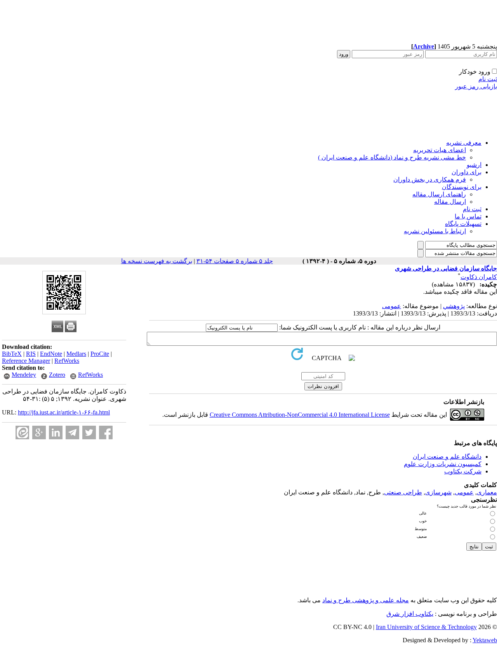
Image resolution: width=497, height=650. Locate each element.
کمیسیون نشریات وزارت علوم (442, 464)
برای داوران (466, 172)
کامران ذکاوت (479, 277)
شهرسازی (438, 492)
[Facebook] (106, 432)
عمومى (391, 306)
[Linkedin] (56, 432)
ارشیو (474, 164)
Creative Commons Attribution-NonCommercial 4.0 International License (300, 414)
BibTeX (12, 353)
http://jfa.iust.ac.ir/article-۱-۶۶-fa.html (64, 412)
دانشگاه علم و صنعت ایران (447, 456)
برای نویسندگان (461, 187)
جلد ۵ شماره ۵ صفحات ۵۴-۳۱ (234, 261)
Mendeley (24, 374)
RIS (31, 353)
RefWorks (66, 360)
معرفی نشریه (463, 142)
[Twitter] (89, 432)
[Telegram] (72, 432)
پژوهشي (454, 306)
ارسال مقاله (450, 201)
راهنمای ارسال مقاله (439, 194)
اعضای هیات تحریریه (439, 150)
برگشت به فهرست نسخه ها (156, 261)
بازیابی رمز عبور (476, 86)
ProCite (99, 353)
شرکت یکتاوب (462, 471)
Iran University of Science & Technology (426, 627)
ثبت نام (487, 79)
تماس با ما (468, 216)
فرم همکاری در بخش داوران (429, 179)
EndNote (51, 353)
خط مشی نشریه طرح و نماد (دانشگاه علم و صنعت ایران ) (392, 157)
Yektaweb (485, 640)
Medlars (76, 353)
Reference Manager (26, 360)
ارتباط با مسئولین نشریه (435, 231)
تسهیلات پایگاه (463, 223)
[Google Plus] (39, 432)
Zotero (57, 374)
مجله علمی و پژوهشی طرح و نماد (365, 600)
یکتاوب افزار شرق (409, 613)
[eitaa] (22, 432)
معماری (487, 492)
